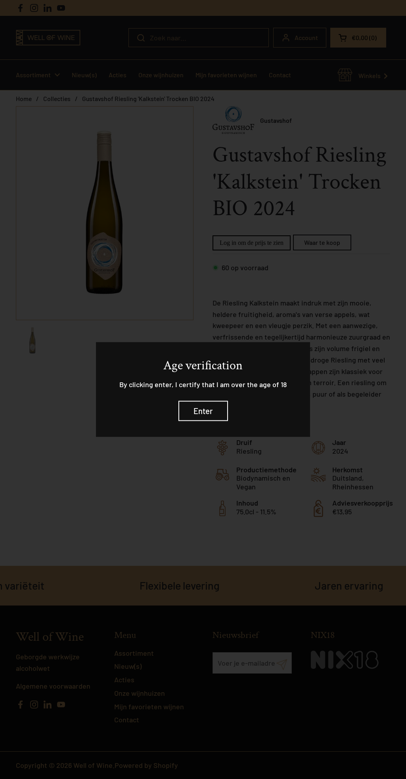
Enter (203, 410)
